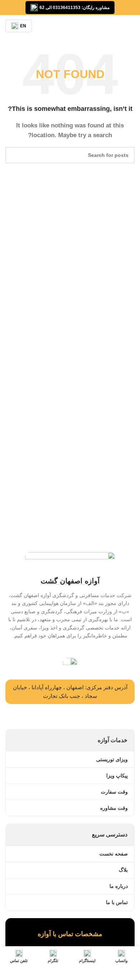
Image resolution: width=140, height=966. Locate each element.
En (23, 25)
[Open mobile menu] (131, 26)
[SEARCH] (13, 155)
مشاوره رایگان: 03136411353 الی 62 (74, 7)
